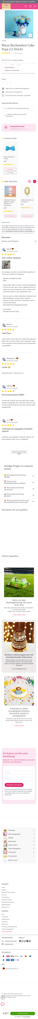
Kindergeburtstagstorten (12, 234)
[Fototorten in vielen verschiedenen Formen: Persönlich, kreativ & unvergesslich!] (19, 691)
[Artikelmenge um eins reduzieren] (3, 83)
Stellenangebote (6, 904)
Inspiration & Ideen (7, 899)
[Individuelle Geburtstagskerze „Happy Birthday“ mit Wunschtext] (10, 199)
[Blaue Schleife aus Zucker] (10, 154)
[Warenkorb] (30, 6)
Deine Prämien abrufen (8, 902)
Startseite (4, 40)
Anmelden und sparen (14, 785)
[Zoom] (30, 35)
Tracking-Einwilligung (7, 929)
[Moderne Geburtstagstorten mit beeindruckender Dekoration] (19, 637)
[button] (2, 997)
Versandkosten (26, 1016)
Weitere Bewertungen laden (19, 452)
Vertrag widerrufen (7, 931)
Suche (3, 887)
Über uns (4, 894)
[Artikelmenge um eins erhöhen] (10, 83)
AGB (3, 914)
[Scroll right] (34, 181)
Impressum (5, 921)
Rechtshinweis (6, 919)
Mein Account (5, 907)
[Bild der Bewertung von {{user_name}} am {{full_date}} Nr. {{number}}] (6, 265)
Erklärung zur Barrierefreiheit (9, 926)
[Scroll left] (29, 181)
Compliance (5, 917)
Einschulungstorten (29, 233)
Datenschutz (5, 924)
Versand (4, 890)
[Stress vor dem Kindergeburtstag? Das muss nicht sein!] (19, 582)
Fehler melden (5, 897)
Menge (4, 79)
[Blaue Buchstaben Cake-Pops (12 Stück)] (9, 527)
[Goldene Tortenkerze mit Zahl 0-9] (27, 197)
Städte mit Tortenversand (8, 892)
